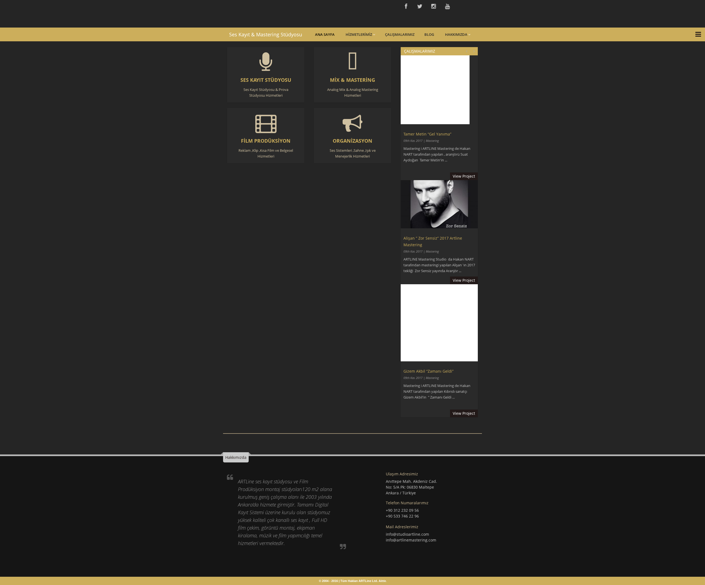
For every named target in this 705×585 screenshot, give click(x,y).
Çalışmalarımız (399, 34)
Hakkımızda (456, 34)
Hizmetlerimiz (359, 34)
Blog (429, 34)
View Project (464, 176)
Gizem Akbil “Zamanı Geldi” (428, 371)
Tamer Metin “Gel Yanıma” (427, 134)
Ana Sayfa (325, 34)
